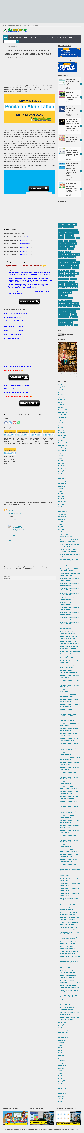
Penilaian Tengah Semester (65, 298)
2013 (60, 1091)
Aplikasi (68, 224)
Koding (76, 265)
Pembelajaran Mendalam (71, 287)
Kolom (32, 37)
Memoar (61, 279)
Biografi (61, 232)
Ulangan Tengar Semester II (65, 325)
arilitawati (12, 510)
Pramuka (61, 306)
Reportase (61, 309)
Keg (39, 37)
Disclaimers (26, 25)
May (60, 394)
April (61, 397)
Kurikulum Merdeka (63, 270)
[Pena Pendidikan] (40, 30)
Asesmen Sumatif (69, 227)
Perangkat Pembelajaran (65, 300)
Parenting (74, 284)
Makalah (68, 273)
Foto (66, 241)
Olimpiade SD (62, 281)
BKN (66, 232)
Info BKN (61, 243)
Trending (70, 37)
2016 (60, 1083)
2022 (60, 506)
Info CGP (74, 243)
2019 (60, 1053)
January (61, 404)
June (61, 392)
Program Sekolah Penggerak (13, 317)
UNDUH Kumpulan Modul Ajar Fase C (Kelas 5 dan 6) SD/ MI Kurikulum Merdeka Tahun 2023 (72, 96)
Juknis (68, 257)
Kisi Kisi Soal (69, 265)
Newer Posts (7, 576)
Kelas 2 (73, 260)
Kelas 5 (60, 262)
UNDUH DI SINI (27, 236)
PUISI (70, 306)
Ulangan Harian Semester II (65, 322)
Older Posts (7, 578)
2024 (60, 440)
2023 (60, 473)
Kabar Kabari (62, 260)
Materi (60, 276)
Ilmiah (25, 37)
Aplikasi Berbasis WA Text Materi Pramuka (18, 321)
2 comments (21, 57)
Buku (11, 37)
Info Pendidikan (62, 249)
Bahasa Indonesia (63, 230)
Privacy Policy (35, 25)
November (62, 412)
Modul (66, 279)
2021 (60, 1027)
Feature (60, 241)
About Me (18, 25)
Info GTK (61, 246)
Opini (68, 281)
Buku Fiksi (61, 235)
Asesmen (61, 227)
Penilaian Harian (63, 295)
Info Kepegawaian (69, 246)
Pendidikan (61, 290)
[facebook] (6, 422)
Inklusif (73, 254)
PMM (77, 303)
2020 (60, 1048)
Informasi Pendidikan (64, 254)
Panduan (68, 284)
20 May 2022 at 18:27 (15, 513)
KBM (68, 260)
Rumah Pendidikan (74, 309)
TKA (74, 311)
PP (63, 37)
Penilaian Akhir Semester (65, 292)
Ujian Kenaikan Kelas (63, 317)
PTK (66, 306)
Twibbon (74, 314)
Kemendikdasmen (75, 262)
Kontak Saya (11, 25)
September (62, 417)
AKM (63, 224)
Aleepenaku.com (9, 86)
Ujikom (60, 319)
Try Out (67, 314)
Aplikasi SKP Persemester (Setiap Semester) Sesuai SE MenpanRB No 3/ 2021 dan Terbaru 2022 (72, 152)
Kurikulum (75, 268)
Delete (14, 519)
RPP (67, 309)
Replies (11, 523)
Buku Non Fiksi (69, 235)
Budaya (76, 232)
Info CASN (67, 243)
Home (4, 25)
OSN (73, 281)
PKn (73, 303)
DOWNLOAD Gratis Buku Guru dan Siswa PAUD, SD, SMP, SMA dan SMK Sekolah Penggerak (72, 139)
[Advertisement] (42, 11)
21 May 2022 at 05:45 (18, 530)
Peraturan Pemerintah (64, 303)
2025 (60, 407)
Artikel (74, 224)
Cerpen (67, 238)
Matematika (75, 273)
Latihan (72, 270)
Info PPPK (61, 251)
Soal (52, 37)
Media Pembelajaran (69, 276)
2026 (60, 384)
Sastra (18, 37)
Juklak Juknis (62, 257)
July (60, 389)
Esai (78, 238)
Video (75, 325)
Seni (70, 311)
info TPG (68, 251)
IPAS (78, 254)
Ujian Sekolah (74, 317)
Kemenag (66, 262)
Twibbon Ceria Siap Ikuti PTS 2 (69, 1000)
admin (15, 527)
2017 (60, 1076)
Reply (10, 519)
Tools (45, 37)
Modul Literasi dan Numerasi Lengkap (16, 385)
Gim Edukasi (72, 241)
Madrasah (61, 273)
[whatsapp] (18, 422)
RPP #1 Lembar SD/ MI (11, 338)
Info (58, 37)
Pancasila (61, 284)
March (61, 399)
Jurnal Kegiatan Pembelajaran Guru (16, 392)
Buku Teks (61, 238)
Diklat (72, 238)
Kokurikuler (62, 268)
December (62, 410)
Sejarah (65, 311)
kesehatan (61, 265)
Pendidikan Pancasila (71, 290)
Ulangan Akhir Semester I (70, 319)
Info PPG (71, 249)
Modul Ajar (73, 279)
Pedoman (61, 287)
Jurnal (73, 257)
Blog (70, 232)
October (62, 415)
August (61, 387)
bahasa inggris (73, 230)
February (61, 402)
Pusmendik (76, 306)
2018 (60, 1063)
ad (59, 224)
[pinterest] (14, 422)
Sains (60, 311)
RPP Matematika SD (10, 389)
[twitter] (10, 422)
